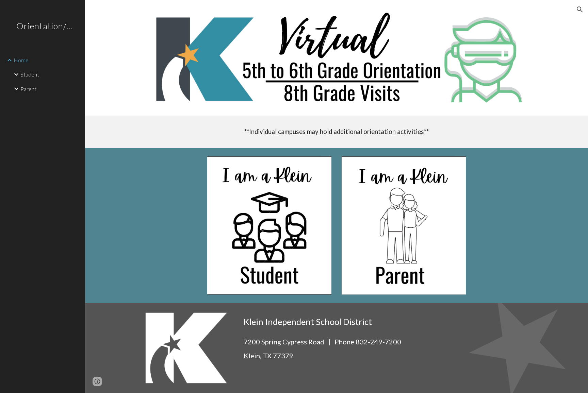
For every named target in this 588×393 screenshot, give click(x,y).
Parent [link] (28, 89)
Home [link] (21, 60)
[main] (336, 132)
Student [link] (29, 74)
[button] (580, 9)
